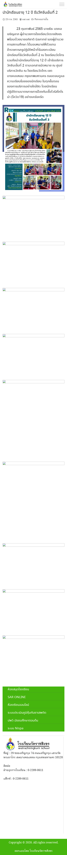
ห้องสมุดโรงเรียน (18, 689)
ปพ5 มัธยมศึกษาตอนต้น (23, 720)
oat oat (26, 19)
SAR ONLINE (17, 697)
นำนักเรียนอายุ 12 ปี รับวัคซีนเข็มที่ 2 (30, 12)
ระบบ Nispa (15, 728)
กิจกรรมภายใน (41, 19)
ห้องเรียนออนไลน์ (18, 705)
